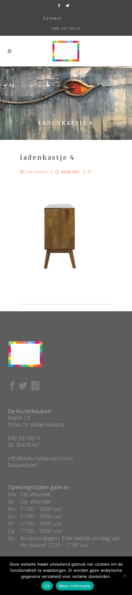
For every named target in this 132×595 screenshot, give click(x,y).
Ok (47, 585)
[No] (124, 576)
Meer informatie (75, 585)
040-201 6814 (66, 28)
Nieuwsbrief (22, 465)
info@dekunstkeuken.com (40, 458)
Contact (52, 18)
